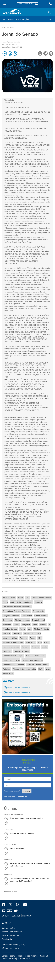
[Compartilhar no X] (51, 53)
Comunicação (38, 611)
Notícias (7, 859)
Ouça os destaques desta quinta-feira (26, 818)
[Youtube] (24, 904)
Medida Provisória (41, 629)
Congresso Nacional (11, 616)
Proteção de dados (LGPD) (13, 945)
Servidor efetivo (8, 928)
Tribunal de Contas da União (24, 669)
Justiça (22, 629)
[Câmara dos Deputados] (4, 911)
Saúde (44, 647)
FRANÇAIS (26, 916)
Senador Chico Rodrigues (13, 656)
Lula (29, 629)
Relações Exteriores (11, 647)
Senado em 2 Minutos (13, 814)
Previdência (30, 642)
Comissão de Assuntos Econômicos (17, 607)
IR (49, 624)
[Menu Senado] (4, 4)
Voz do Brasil (8, 674)
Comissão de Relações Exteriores (16, 611)
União (40, 669)
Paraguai (23, 638)
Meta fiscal (17, 633)
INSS (35, 624)
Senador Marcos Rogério (32, 660)
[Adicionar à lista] (9, 53)
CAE (27, 598)
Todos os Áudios (11, 892)
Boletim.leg (8, 829)
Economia (7, 624)
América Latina (9, 598)
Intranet (7, 923)
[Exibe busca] (49, 12)
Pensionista (7, 939)
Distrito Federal (38, 620)
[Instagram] (17, 904)
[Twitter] (10, 904)
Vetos (48, 669)
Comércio (38, 602)
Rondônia (25, 647)
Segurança (7, 651)
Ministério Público (10, 638)
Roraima (35, 647)
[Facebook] (4, 904)
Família (16, 624)
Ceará (5, 602)
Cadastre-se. (22, 797)
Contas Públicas (40, 616)
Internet (43, 624)
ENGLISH (6, 916)
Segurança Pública (21, 651)
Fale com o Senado (12, 948)
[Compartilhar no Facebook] (45, 53)
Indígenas (26, 624)
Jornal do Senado (10, 629)
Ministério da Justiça (32, 633)
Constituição (27, 616)
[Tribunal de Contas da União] (15, 911)
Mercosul (6, 633)
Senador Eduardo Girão (36, 656)
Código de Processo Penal (21, 602)
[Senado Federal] (27, 3)
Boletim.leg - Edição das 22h (22, 833)
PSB (40, 642)
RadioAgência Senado (11, 42)
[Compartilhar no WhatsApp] (40, 53)
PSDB (46, 642)
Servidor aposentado (11, 935)
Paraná (32, 638)
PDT (40, 638)
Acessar (26, 791)
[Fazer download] (15, 53)
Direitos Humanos (22, 620)
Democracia (7, 620)
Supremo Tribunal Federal (37, 665)
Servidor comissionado (12, 932)
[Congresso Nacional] (9, 911)
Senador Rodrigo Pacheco (13, 665)
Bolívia (20, 598)
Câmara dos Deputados (41, 598)
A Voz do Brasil (10, 844)
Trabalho (6, 669)
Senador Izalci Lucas (11, 660)
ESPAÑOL (16, 916)
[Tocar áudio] (4, 53)
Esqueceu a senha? (12, 791)
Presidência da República (13, 642)
